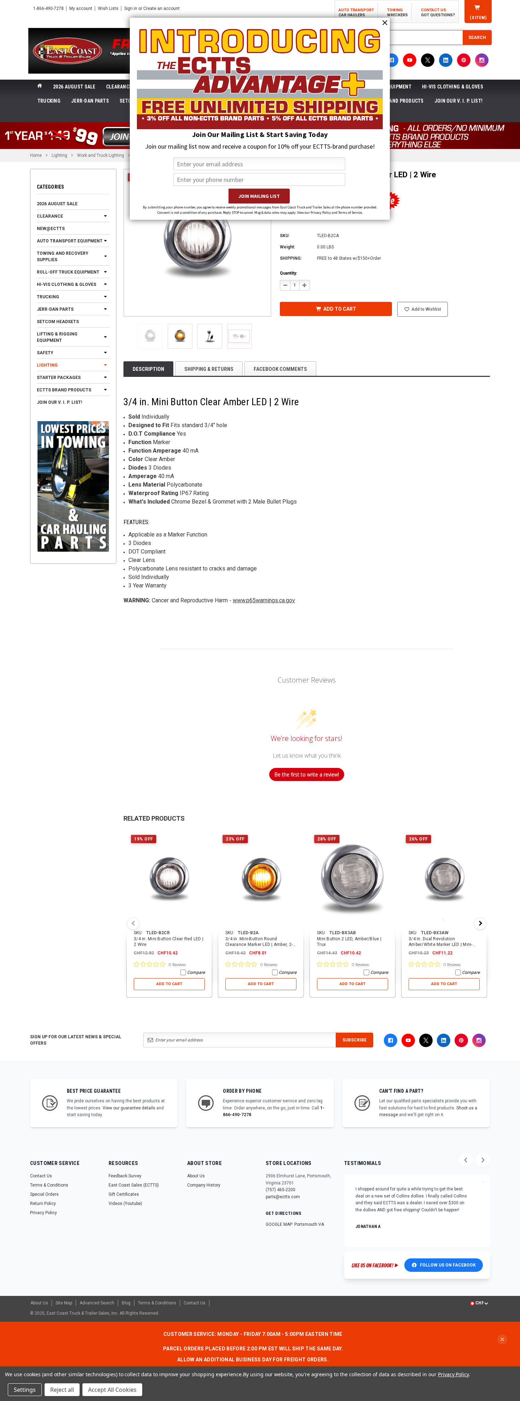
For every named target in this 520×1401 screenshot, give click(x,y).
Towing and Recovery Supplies (62, 256)
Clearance (119, 87)
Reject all (62, 1390)
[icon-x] (427, 60)
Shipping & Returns (208, 369)
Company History (203, 1185)
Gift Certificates (124, 1194)
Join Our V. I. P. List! (458, 101)
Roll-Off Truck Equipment (68, 271)
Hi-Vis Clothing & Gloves (452, 87)
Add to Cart (169, 984)
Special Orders (44, 1194)
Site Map (64, 1302)
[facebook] (391, 60)
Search (477, 37)
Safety (45, 352)
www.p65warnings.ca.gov (264, 600)
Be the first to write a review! (307, 774)
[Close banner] (502, 1339)
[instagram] (482, 60)
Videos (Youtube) (125, 1203)
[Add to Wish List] (207, 835)
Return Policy (43, 1203)
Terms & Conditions (49, 1185)
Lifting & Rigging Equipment (57, 337)
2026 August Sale (74, 87)
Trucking (48, 101)
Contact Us (41, 1175)
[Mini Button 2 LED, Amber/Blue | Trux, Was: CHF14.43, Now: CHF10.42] (352, 880)
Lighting (47, 364)
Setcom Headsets (58, 321)
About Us (196, 1175)
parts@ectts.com (283, 1196)
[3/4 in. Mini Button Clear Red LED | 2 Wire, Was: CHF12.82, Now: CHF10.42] (169, 880)
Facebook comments (280, 369)
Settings (25, 1390)
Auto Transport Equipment (70, 240)
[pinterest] (463, 60)
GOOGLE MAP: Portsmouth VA (295, 1224)
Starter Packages (59, 377)
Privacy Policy (43, 1212)
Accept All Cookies (112, 1390)
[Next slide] (483, 1160)
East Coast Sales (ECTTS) (134, 1185)
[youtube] (409, 60)
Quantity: (288, 273)
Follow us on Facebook (448, 1265)
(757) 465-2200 (280, 1189)
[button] (150, 336)
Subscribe (354, 1040)
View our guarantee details (129, 1108)
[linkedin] (445, 60)
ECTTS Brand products (396, 101)
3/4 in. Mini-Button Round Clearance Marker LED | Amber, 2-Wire (259, 944)
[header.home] (39, 87)
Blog (126, 1302)
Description (148, 369)
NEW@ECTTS (51, 228)
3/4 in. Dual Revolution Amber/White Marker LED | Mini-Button (441, 944)
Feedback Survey (125, 1175)
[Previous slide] (466, 1160)
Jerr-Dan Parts (90, 101)
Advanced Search (97, 1302)
